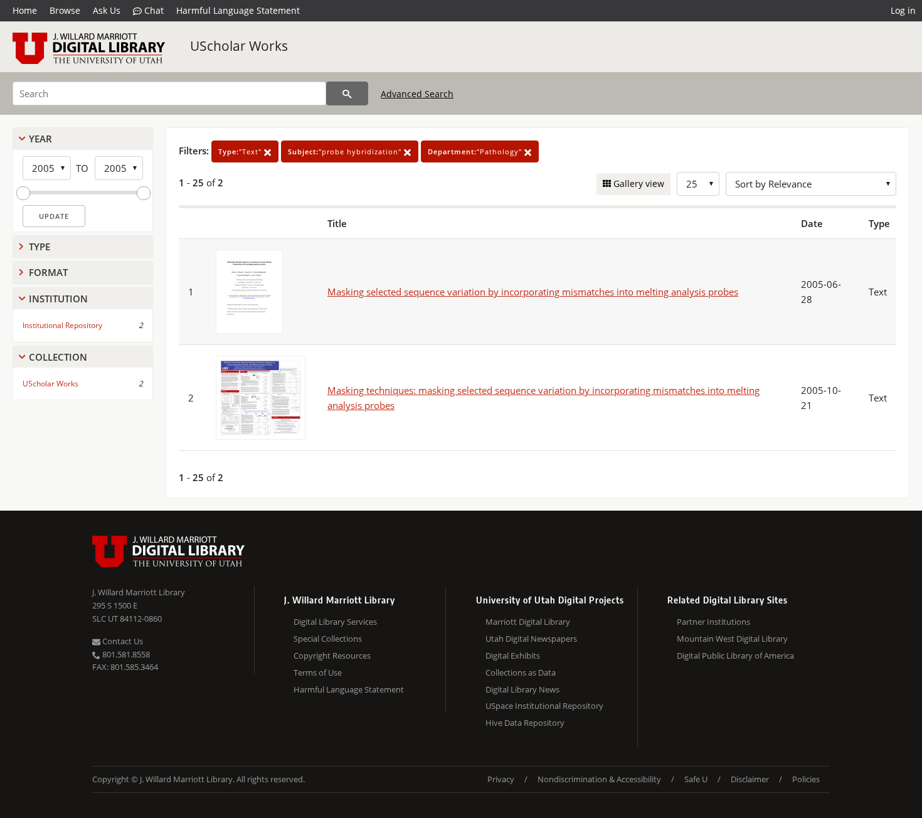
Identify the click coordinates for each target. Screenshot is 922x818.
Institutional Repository (62, 325)
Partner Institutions (713, 621)
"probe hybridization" (346, 151)
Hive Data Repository (524, 722)
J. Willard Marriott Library (138, 592)
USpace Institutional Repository (544, 705)
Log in (903, 10)
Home (25, 10)
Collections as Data (520, 672)
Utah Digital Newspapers (531, 638)
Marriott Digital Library (527, 621)
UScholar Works (239, 46)
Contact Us (121, 641)
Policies (806, 779)
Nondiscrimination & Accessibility (599, 779)
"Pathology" (476, 151)
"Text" (241, 151)
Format (48, 272)
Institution (58, 298)
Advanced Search (417, 94)
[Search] (347, 93)
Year (40, 138)
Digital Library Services (335, 621)
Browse (65, 10)
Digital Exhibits (512, 655)
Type (39, 246)
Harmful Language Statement (238, 10)
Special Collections (328, 638)
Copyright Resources (332, 655)
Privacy (500, 779)
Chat (153, 10)
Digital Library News (522, 689)
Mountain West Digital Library (732, 638)
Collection (58, 357)
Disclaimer (750, 779)
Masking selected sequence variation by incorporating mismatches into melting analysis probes (532, 291)
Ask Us (106, 10)
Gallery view (637, 183)
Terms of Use (318, 672)
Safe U (695, 779)
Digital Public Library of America (735, 655)
